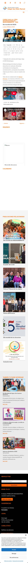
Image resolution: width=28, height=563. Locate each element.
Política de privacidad (7, 520)
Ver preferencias (14, 557)
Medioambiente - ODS (10, 22)
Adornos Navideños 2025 (10, 451)
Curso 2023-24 (8, 19)
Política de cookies (8, 560)
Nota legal (4, 518)
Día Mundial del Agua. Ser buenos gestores (12, 394)
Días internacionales (10, 20)
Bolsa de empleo (7, 499)
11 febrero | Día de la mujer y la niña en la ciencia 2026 (13, 423)
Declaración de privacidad (17, 560)
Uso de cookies (5, 522)
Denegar (14, 553)
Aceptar (14, 549)
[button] (26, 535)
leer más (5, 404)
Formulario (4, 510)
